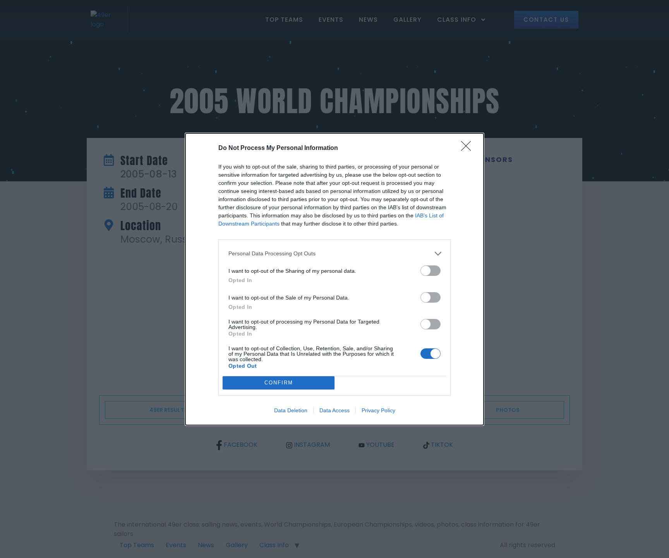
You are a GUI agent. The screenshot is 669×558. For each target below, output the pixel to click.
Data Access (334, 410)
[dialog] (334, 279)
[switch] (430, 270)
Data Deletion (290, 410)
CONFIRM (278, 383)
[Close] (468, 148)
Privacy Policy (378, 410)
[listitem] (334, 254)
